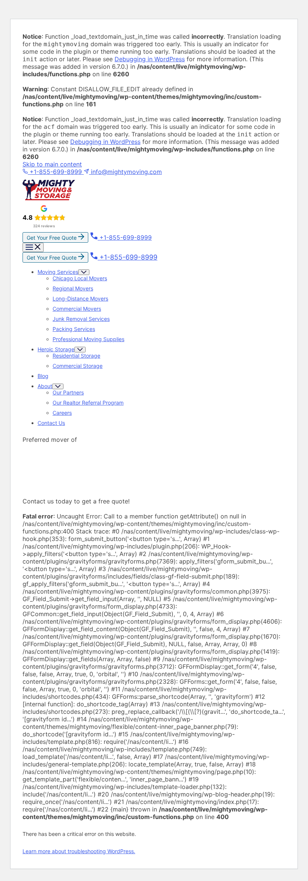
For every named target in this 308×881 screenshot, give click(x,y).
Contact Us (51, 423)
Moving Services (58, 272)
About (45, 386)
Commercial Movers (77, 308)
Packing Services (74, 329)
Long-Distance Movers (80, 298)
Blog (43, 376)
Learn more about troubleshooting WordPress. (79, 851)
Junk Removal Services (81, 319)
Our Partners (68, 392)
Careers (62, 413)
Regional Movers (73, 288)
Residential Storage (76, 355)
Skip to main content (52, 164)
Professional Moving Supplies (88, 339)
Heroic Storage (56, 349)
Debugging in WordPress (150, 59)
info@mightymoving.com (125, 171)
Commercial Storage (78, 366)
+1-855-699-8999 (56, 171)
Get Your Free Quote (52, 237)
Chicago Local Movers (80, 278)
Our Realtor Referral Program (88, 402)
